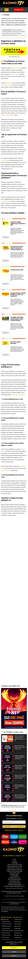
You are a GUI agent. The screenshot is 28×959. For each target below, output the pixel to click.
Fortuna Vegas (5, 160)
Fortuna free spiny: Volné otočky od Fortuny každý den (16, 248)
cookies (22, 896)
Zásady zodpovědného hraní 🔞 (14, 866)
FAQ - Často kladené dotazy (14, 879)
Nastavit (14, 951)
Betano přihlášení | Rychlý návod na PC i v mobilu (20, 786)
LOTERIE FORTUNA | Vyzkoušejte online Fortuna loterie (17, 319)
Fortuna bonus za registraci (18, 394)
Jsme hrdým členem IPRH (15, 883)
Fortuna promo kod (6, 85)
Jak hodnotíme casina (14, 872)
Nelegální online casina (14, 878)
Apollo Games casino (19, 930)
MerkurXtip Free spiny (6, 926)
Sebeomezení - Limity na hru (14, 867)
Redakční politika (15, 874)
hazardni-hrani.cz (14, 902)
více (17, 944)
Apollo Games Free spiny (7, 930)
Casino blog (14, 862)
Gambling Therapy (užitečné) (14, 884)
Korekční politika (14, 876)
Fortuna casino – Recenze (16, 342)
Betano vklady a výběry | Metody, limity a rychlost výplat (20, 767)
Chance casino (17, 924)
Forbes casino (17, 928)
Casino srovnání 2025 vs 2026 (15, 864)
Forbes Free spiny (6, 928)
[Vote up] (10, 219)
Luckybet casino (18, 937)
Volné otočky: (6, 919)
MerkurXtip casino (18, 935)
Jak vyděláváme (4, 911)
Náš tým (15, 861)
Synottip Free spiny (6, 935)
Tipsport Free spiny (6, 921)
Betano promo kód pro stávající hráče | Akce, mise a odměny (20, 777)
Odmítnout (14, 955)
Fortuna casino (15, 74)
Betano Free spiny (6, 932)
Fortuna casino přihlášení (7, 115)
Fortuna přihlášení (15, 68)
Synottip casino (17, 933)
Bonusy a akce (6, 9)
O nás (14, 859)
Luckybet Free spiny (6, 939)
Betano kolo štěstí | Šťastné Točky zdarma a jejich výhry (20, 747)
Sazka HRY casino (18, 919)
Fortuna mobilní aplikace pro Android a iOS (17, 223)
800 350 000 (16, 903)
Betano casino (17, 926)
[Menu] (2, 10)
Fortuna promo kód (16, 270)
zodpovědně (9, 83)
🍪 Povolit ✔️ (14, 947)
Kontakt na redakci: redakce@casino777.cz (14, 886)
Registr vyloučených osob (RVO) (14, 869)
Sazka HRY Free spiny (6, 923)
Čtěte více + (6, 237)
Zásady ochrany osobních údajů (14, 871)
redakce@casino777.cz (22, 899)
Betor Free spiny (5, 937)
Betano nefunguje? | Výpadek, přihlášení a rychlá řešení (20, 757)
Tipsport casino (17, 921)
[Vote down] (7, 219)
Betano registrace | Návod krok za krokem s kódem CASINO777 (20, 796)
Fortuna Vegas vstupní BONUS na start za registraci (18, 294)
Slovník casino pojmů (14, 881)
